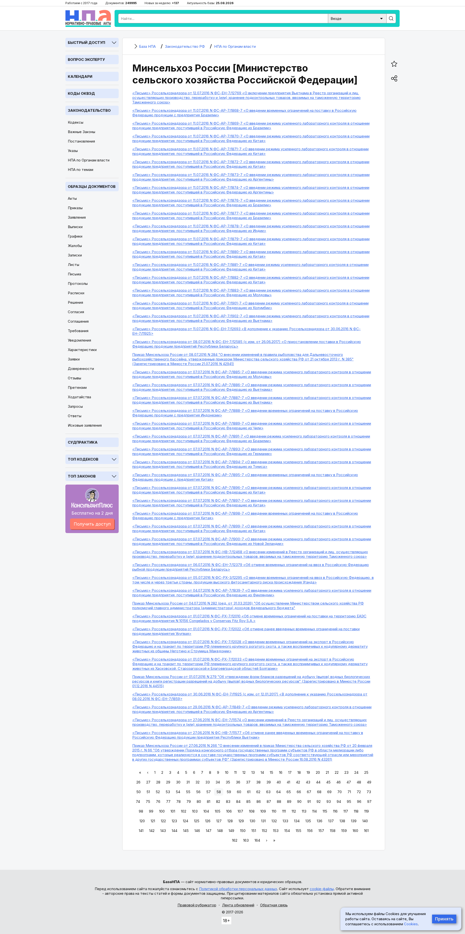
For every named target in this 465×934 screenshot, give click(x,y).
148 (220, 830)
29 (168, 782)
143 (163, 830)
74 (138, 801)
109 (263, 811)
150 (243, 830)
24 (356, 772)
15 (271, 772)
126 (207, 821)
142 (152, 830)
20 (318, 772)
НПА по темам (80, 169)
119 (366, 811)
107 (240, 811)
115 (325, 811)
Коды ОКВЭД (81, 93)
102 (183, 811)
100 (162, 811)
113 (304, 811)
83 (228, 801)
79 (188, 801)
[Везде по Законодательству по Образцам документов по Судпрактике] (357, 18)
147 (208, 830)
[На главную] (88, 18)
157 (321, 830)
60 (239, 792)
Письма (74, 274)
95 (349, 801)
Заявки (74, 359)
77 (168, 801)
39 (268, 782)
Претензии (77, 387)
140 (365, 821)
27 (148, 782)
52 (158, 792)
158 (332, 830)
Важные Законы (81, 131)
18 (299, 772)
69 (329, 792)
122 (163, 821)
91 (309, 801)
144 (174, 830)
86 (258, 801)
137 (331, 821)
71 (349, 792)
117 (345, 811)
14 (262, 772)
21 (327, 772)
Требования (78, 330)
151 (253, 830)
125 (196, 821)
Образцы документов (92, 186)
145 (186, 830)
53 (168, 792)
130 (252, 821)
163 (246, 840)
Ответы (74, 416)
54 (178, 792)
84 (238, 801)
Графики (75, 236)
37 (248, 782)
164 (257, 840)
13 (253, 772)
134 (297, 821)
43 (308, 782)
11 (235, 772)
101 (172, 811)
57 (208, 792)
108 (252, 811)
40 (279, 782)
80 (199, 801)
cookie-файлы (322, 888)
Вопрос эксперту (86, 59)
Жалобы (75, 245)
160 (355, 830)
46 (338, 782)
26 (138, 782)
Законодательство (89, 110)
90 (299, 801)
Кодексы (75, 122)
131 (263, 821)
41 (288, 782)
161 (366, 830)
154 (287, 830)
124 (185, 821)
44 (318, 782)
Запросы (75, 406)
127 (219, 821)
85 (248, 801)
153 (276, 830)
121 (153, 821)
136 (319, 821)
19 (308, 772)
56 (198, 792)
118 (356, 811)
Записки (75, 255)
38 (258, 782)
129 (241, 821)
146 (197, 830)
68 (319, 792)
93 (328, 801)
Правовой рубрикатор (197, 905)
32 (197, 782)
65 (289, 792)
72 (359, 792)
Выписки (75, 226)
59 (229, 792)
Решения (75, 302)
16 (280, 772)
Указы (73, 150)
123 (174, 821)
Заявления (77, 217)
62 (258, 792)
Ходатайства (79, 397)
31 (188, 782)
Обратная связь (274, 905)
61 (248, 792)
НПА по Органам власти (88, 160)
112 (294, 811)
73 (369, 792)
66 (299, 792)
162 (234, 840)
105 (217, 811)
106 (229, 811)
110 (274, 811)
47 (349, 782)
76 (158, 801)
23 (346, 772)
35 (228, 782)
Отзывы (74, 378)
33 (207, 782)
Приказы (75, 208)
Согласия (76, 312)
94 (339, 801)
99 (151, 811)
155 (298, 830)
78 (178, 801)
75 (148, 801)
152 (264, 830)
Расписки (76, 293)
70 (339, 792)
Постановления (81, 141)
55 (188, 792)
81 (208, 801)
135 (308, 821)
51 (148, 792)
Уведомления (79, 340)
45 (328, 782)
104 (206, 811)
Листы (73, 264)
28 (158, 782)
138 (342, 821)
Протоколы (78, 283)
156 (310, 830)
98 (141, 811)
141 (141, 830)
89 (289, 801)
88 (279, 801)
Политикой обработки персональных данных (238, 888)
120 (142, 821)
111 (284, 811)
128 (230, 821)
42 (298, 782)
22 (337, 772)
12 (244, 772)
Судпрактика (83, 442)
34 (218, 782)
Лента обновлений (238, 905)
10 (226, 772)
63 (268, 792)
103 (195, 811)
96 (359, 801)
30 (178, 782)
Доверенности (81, 368)
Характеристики (82, 349)
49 (369, 782)
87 (269, 801)
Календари (80, 76)
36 (238, 782)
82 (218, 801)
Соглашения (78, 321)
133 (285, 821)
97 (369, 801)
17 (290, 772)
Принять (444, 919)
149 (231, 830)
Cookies (411, 924)
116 (335, 811)
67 (309, 792)
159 (344, 830)
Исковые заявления (85, 425)
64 (278, 792)
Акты (72, 198)
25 (366, 772)
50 (138, 792)
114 (314, 811)
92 (319, 801)
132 (274, 821)
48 (359, 782)
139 (353, 821)
